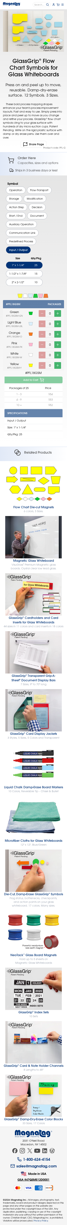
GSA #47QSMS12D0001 (33, 1180)
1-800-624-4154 (36, 1159)
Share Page (36, 144)
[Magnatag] (33, 1133)
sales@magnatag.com (36, 1166)
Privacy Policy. (41, 1220)
